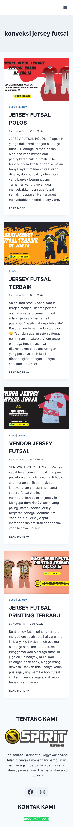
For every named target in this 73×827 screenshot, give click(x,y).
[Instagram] (42, 792)
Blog (12, 107)
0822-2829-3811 (36, 819)
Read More (19, 208)
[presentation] (36, 79)
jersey (22, 107)
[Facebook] (30, 792)
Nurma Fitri (19, 131)
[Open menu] (65, 7)
